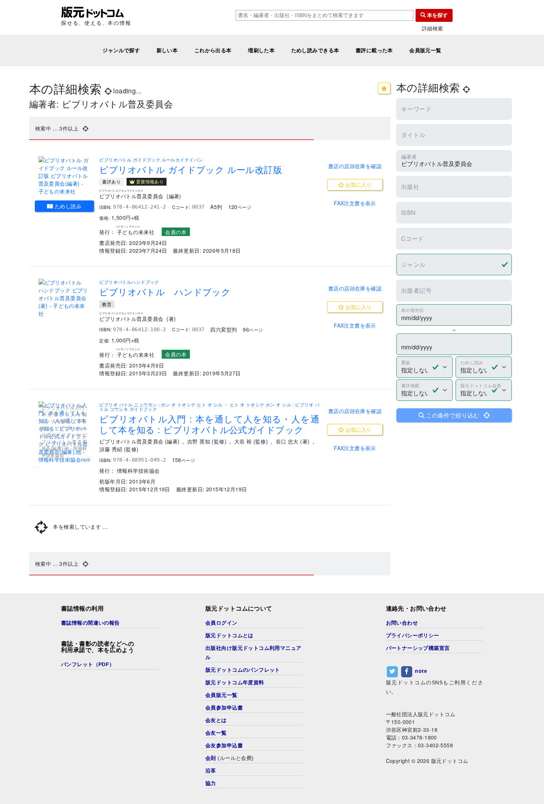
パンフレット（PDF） (88, 664)
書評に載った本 (374, 50)
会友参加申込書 (224, 745)
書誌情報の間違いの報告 (90, 623)
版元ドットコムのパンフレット (242, 670)
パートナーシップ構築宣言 (418, 648)
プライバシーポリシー (412, 635)
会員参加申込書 (224, 708)
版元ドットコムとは (229, 635)
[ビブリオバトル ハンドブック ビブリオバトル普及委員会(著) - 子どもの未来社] (64, 298)
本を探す (437, 15)
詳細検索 (432, 28)
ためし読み (67, 206)
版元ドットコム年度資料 (234, 682)
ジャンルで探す (121, 50)
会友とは (216, 720)
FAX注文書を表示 (355, 203)
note (421, 671)
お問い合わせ (402, 623)
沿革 (210, 771)
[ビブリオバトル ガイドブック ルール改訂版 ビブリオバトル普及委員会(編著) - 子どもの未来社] (64, 175)
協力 (210, 783)
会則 (210, 758)
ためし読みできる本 (315, 50)
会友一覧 (216, 733)
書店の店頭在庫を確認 (355, 166)
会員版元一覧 (425, 50)
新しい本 (167, 50)
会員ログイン (221, 623)
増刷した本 (261, 50)
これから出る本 (213, 50)
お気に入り (358, 184)
